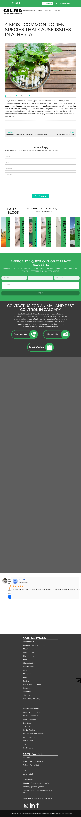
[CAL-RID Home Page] (12, 11)
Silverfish (26, 695)
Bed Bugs (27, 723)
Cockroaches (28, 692)
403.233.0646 (28, 774)
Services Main (28, 642)
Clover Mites (28, 741)
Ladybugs (27, 688)
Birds (25, 660)
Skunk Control (28, 656)
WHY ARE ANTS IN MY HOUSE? (65, 134)
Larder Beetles (29, 730)
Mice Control (28, 649)
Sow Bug (26, 744)
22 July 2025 (10, 96)
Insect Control (28, 667)
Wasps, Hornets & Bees (32, 685)
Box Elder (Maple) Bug (31, 699)
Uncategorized (22, 96)
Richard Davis (23, 580)
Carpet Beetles (29, 726)
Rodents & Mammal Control (34, 645)
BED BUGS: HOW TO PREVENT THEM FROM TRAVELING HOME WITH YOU (29, 134)
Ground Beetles (29, 737)
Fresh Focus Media (66, 813)
